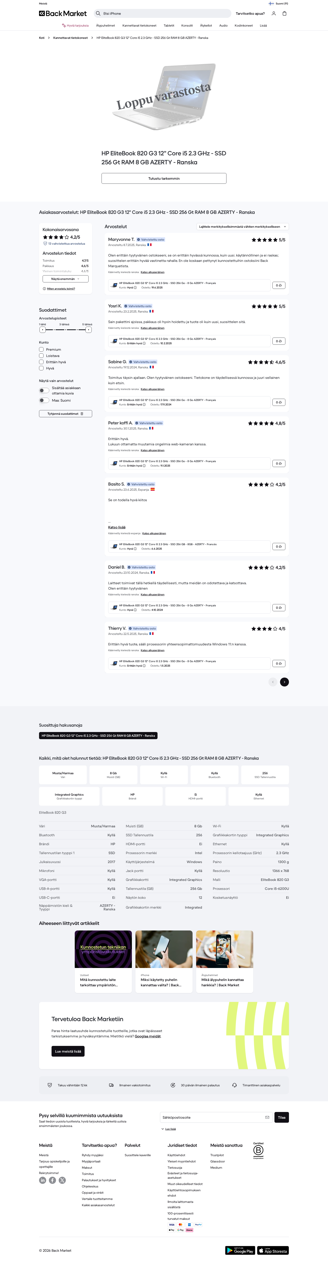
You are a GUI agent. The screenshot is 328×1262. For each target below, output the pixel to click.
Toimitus (88, 1174)
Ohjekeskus (90, 1186)
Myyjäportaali (91, 1161)
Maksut (87, 1168)
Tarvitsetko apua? (250, 13)
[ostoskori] (284, 13)
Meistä (43, 1155)
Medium (216, 1168)
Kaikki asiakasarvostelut (98, 1205)
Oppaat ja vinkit (93, 1193)
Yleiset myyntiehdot (182, 1161)
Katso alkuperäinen (152, 272)
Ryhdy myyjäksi (92, 1155)
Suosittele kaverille (138, 1155)
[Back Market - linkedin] (42, 1180)
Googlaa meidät (148, 1036)
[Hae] (98, 13)
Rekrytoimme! (49, 1173)
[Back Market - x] (62, 1180)
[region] (164, 962)
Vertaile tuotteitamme (97, 1199)
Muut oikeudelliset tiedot (185, 1184)
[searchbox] (166, 13)
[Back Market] (63, 13)
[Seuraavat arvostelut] (284, 682)
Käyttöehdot (176, 1155)
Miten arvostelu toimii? (61, 288)
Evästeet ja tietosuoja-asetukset (183, 1175)
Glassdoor (217, 1161)
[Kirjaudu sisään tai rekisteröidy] (273, 13)
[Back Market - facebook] (52, 1180)
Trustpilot (217, 1155)
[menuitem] (105, 25)
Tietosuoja (175, 1168)
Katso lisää (116, 527)
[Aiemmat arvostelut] (272, 682)
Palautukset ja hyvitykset (99, 1180)
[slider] (42, 330)
